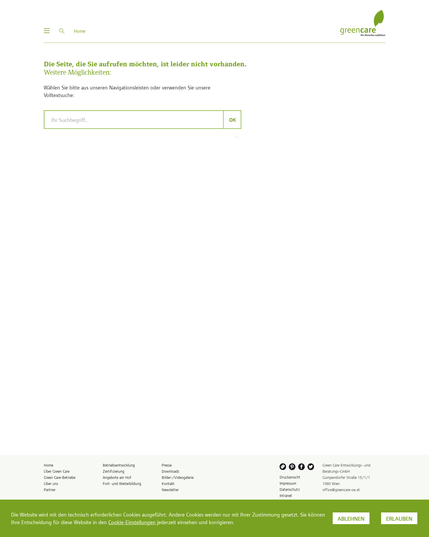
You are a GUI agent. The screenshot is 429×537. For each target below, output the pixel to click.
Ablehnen (351, 518)
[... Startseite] (362, 22)
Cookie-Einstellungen (132, 522)
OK (232, 119)
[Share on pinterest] (292, 467)
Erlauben (399, 518)
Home (48, 465)
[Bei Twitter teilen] (311, 467)
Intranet (286, 495)
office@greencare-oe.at (341, 489)
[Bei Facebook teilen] (302, 467)
